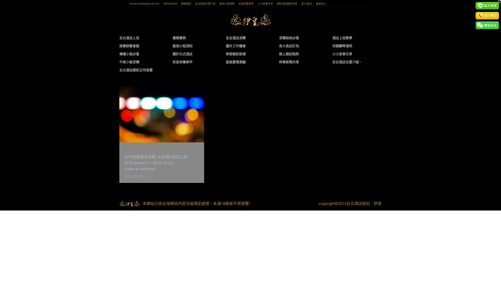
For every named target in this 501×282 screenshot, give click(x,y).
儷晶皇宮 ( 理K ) (138, 149)
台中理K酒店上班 (172, 157)
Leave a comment (139, 168)
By (137, 163)
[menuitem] (186, 3)
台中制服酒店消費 (140, 157)
